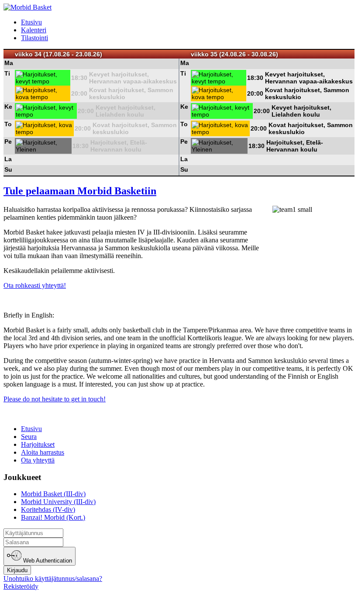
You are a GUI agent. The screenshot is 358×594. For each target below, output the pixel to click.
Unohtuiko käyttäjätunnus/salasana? (52, 578)
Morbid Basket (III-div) (53, 493)
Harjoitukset (38, 444)
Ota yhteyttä (38, 460)
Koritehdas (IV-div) (48, 509)
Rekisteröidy (20, 586)
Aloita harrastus (42, 452)
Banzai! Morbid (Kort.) (53, 517)
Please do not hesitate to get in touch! (54, 399)
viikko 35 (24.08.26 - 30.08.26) (234, 54)
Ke (8, 106)
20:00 (79, 93)
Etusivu (31, 22)
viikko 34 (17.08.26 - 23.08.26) (58, 54)
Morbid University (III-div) (58, 501)
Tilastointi (34, 37)
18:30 (79, 77)
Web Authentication (46, 561)
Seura (29, 436)
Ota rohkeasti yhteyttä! (34, 285)
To (8, 124)
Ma (8, 62)
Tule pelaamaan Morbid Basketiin (79, 191)
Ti (7, 73)
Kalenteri (33, 30)
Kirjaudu (17, 570)
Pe (8, 141)
